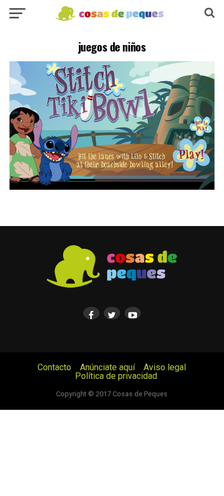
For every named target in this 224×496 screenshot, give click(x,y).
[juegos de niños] (112, 187)
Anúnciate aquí (107, 367)
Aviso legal (165, 367)
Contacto (54, 367)
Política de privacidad (116, 376)
